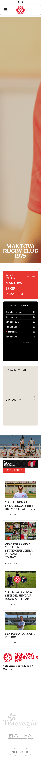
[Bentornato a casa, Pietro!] (20, 613)
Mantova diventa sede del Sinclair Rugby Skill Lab (18, 595)
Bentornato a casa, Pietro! (20, 635)
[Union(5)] (20, 735)
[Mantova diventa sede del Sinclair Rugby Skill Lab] (20, 572)
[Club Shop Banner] (20, 460)
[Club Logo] (20, 7)
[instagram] (22, 2)
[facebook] (18, 2)
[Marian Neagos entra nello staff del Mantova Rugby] (20, 482)
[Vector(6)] (20, 713)
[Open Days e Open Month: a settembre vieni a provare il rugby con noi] (20, 523)
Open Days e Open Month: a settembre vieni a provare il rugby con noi (18, 550)
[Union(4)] (20, 749)
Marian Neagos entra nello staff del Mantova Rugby (20, 505)
